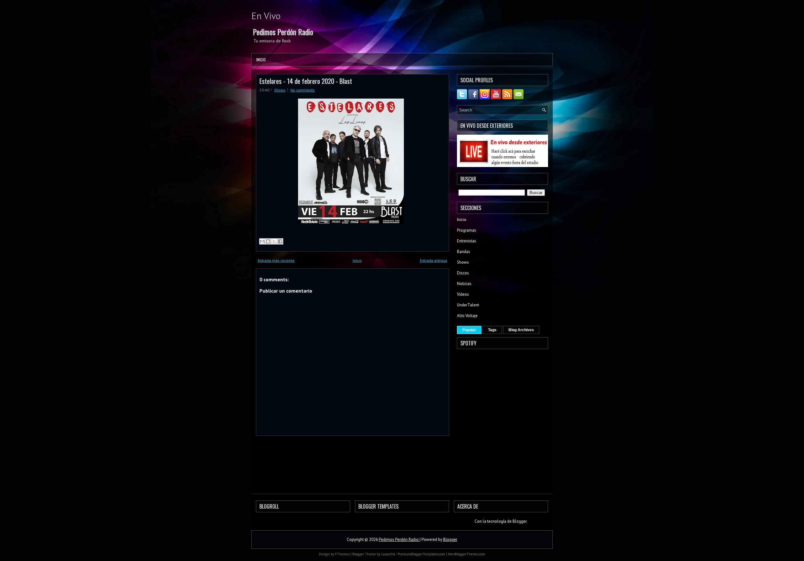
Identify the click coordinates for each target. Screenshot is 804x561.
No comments (303, 90)
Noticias (464, 283)
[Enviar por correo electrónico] (262, 241)
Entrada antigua (433, 260)
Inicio (261, 59)
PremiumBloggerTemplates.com (421, 554)
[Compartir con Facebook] (280, 241)
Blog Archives (521, 330)
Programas (466, 230)
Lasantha (388, 554)
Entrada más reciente (276, 260)
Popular (469, 330)
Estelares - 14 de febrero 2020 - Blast (305, 81)
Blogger (519, 521)
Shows (279, 90)
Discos (463, 273)
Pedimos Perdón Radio (283, 31)
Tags (492, 330)
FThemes (342, 554)
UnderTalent (468, 305)
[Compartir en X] (274, 241)
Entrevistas (466, 241)
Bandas (463, 251)
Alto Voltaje (467, 315)
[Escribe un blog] (268, 241)
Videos (463, 294)
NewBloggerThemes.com (466, 554)
